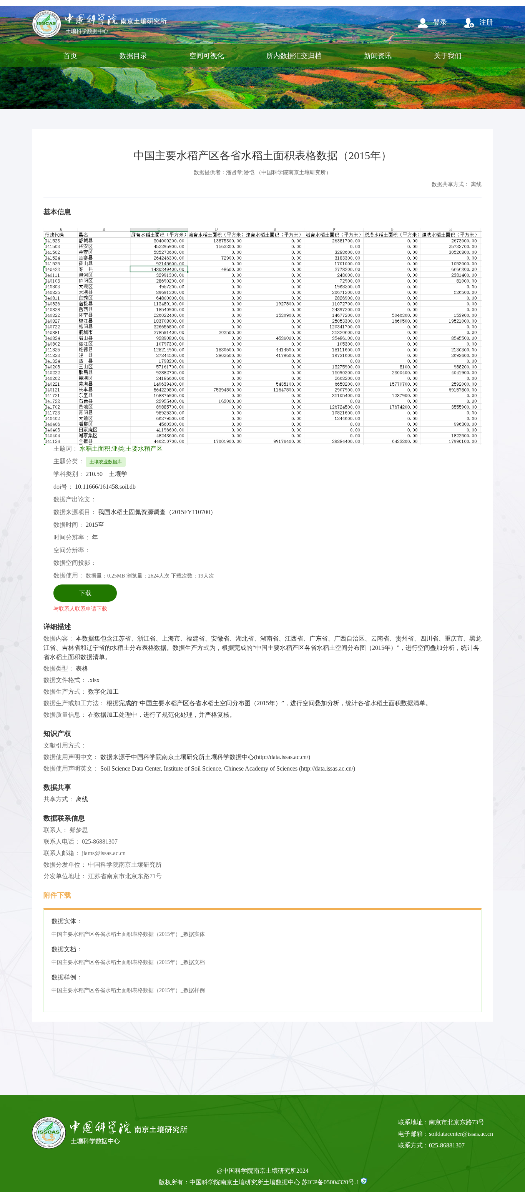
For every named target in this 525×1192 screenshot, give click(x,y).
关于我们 (448, 56)
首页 (70, 56)
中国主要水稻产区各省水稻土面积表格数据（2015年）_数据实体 (128, 934)
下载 (85, 593)
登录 (439, 22)
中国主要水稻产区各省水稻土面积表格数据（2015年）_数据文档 (128, 962)
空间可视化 (206, 56)
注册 (485, 22)
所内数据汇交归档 (294, 56)
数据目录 (133, 56)
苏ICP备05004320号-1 (330, 1182)
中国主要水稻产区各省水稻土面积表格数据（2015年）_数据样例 (128, 990)
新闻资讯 (378, 56)
